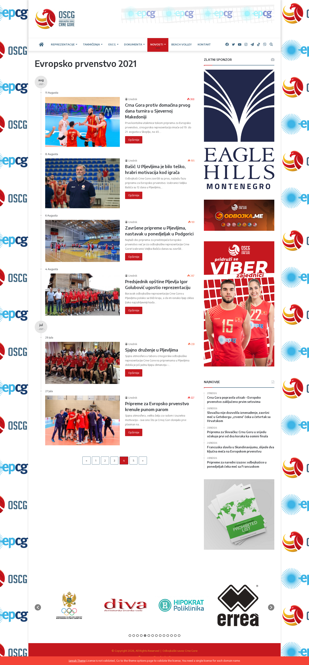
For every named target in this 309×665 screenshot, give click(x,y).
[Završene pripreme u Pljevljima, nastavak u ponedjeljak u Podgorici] (82, 241)
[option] (69, 605)
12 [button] (171, 635)
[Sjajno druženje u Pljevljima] (82, 363)
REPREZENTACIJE (63, 44)
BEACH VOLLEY (181, 44)
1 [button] (130, 635)
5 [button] (145, 635)
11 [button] (167, 635)
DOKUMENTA (133, 44)
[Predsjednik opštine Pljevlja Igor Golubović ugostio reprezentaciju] (82, 294)
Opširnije (133, 139)
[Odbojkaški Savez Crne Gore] (55, 18)
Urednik (132, 99)
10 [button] (164, 635)
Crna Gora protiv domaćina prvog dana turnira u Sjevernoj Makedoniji (157, 110)
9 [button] (160, 635)
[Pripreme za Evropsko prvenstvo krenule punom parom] (82, 420)
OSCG (112, 44)
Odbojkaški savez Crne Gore (179, 650)
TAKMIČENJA (91, 44)
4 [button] (141, 635)
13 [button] (175, 635)
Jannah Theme (77, 660)
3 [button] (137, 635)
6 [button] (149, 635)
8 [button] (156, 635)
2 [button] (133, 635)
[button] (38, 607)
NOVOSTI (156, 44)
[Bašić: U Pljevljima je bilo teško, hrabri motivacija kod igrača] (82, 183)
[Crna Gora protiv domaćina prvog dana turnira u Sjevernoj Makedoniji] (82, 122)
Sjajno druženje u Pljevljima (151, 349)
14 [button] (179, 635)
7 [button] (152, 635)
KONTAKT (204, 44)
